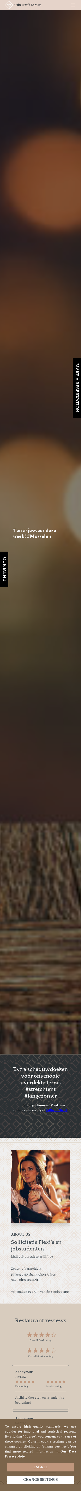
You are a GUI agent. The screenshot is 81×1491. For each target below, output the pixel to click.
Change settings (40, 1480)
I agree (40, 1467)
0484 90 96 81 (57, 1110)
